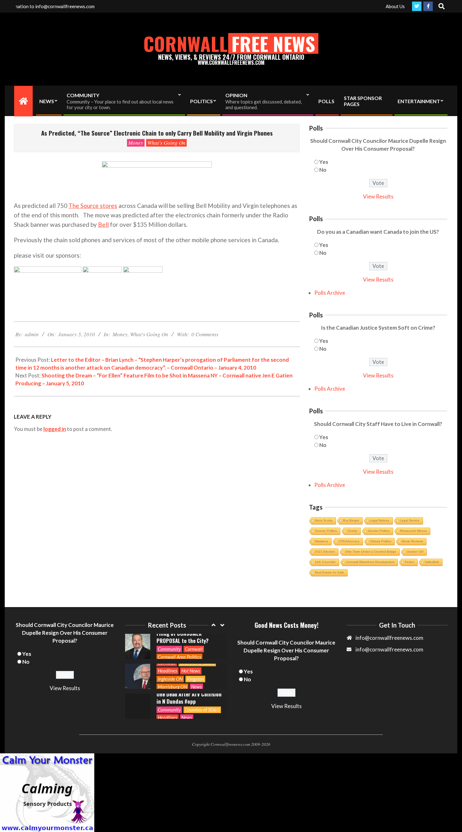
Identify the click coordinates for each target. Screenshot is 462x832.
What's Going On (166, 142)
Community (169, 680)
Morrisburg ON (172, 657)
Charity (352, 531)
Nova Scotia (324, 520)
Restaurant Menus (413, 531)
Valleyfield (432, 562)
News (196, 657)
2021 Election (325, 551)
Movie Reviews (412, 541)
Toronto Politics (326, 531)
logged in (54, 429)
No (323, 169)
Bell (103, 224)
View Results (378, 196)
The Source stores (93, 205)
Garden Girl (415, 551)
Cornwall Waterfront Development (370, 562)
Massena (321, 541)
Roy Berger (351, 520)
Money (135, 142)
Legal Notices (379, 520)
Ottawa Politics (380, 541)
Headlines (167, 641)
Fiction (409, 562)
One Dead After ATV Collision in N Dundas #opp (189, 667)
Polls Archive (329, 292)
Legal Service (410, 520)
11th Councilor (325, 562)
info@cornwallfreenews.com (389, 649)
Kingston (195, 649)
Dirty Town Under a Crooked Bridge (370, 551)
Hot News (190, 641)
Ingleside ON (170, 649)
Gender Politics (379, 531)
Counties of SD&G (202, 680)
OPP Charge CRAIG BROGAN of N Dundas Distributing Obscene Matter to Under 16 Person (188, 697)
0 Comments (204, 334)
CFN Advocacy (349, 541)
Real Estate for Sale (329, 572)
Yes (323, 162)
